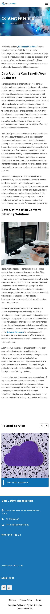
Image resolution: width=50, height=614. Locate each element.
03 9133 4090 (12, 519)
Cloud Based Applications (17, 482)
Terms (38, 600)
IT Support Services (27, 47)
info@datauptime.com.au (17, 525)
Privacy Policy (26, 600)
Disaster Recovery (15, 332)
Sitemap (12, 600)
